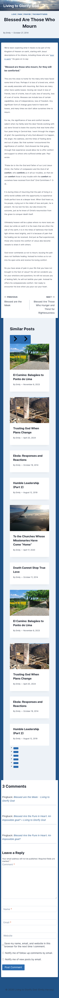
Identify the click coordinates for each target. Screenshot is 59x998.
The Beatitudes (39, 14)
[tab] (15, 748)
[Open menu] (53, 5)
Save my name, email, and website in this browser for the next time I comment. (27, 945)
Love (14, 14)
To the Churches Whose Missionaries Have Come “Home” (29, 540)
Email (7, 922)
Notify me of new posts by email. (23, 959)
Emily (8, 33)
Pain (20, 14)
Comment (8, 864)
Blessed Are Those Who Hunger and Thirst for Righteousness (44, 305)
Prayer (27, 14)
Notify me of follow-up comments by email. (29, 953)
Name (7, 909)
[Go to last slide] (15, 339)
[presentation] (29, 357)
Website (7, 935)
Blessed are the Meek (13, 301)
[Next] (25, 339)
